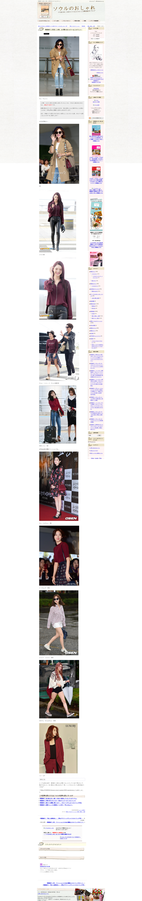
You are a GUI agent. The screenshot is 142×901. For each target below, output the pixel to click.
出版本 (91, 338)
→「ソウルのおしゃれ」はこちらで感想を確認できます (57, 834)
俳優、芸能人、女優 (91, 26)
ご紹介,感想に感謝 (95, 298)
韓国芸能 (83, 26)
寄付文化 (93, 308)
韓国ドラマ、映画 (95, 318)
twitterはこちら (100, 72)
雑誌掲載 (92, 301)
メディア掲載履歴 (94, 20)
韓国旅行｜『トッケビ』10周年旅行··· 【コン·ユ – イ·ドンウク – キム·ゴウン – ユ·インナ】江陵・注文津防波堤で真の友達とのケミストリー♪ (96, 373)
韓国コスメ (92, 330)
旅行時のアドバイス (94, 289)
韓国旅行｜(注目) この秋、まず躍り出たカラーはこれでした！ (63, 29)
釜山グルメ (94, 280)
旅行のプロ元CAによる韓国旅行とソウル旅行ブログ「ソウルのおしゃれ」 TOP (52, 26)
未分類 (91, 333)
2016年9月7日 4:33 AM (45, 866)
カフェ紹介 (56, 20)
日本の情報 (92, 325)
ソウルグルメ (94, 273)
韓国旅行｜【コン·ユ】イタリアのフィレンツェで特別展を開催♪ (96, 420)
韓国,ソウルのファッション (75, 26)
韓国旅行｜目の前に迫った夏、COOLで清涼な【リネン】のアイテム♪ (58, 798)
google (96, 458)
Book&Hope (96, 88)
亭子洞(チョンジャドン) (95, 336)
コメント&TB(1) (82, 810)
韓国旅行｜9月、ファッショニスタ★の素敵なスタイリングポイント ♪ (65, 822)
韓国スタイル (93, 328)
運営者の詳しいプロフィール (97, 69)
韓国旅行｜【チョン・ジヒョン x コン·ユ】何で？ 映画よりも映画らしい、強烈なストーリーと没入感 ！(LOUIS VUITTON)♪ (96, 391)
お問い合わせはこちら (95, 448)
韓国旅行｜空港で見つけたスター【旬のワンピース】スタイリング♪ (58, 800)
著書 (85, 20)
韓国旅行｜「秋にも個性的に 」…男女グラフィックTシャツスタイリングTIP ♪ (61, 818)
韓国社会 (93, 306)
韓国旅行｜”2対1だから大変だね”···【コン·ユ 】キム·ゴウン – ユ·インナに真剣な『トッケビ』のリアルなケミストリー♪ (96, 357)
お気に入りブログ (94, 450)
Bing (100, 458)
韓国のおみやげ (95, 291)
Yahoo (92, 458)
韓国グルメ (92, 271)
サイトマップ (91, 1)
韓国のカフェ (93, 283)
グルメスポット (66, 20)
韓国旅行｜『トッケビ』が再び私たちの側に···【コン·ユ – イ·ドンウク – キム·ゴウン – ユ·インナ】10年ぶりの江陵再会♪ (96, 382)
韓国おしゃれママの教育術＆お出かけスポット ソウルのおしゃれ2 (97, 346)
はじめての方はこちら (44, 20)
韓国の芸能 (77, 20)
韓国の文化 (92, 303)
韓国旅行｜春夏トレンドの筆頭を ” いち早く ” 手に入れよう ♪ (56, 805)
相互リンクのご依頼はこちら (96, 453)
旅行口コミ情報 (96, 101)
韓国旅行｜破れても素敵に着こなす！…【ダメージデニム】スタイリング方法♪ (61, 802)
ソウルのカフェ (95, 286)
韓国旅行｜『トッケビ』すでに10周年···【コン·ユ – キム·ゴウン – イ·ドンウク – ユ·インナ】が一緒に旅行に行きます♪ (96, 406)
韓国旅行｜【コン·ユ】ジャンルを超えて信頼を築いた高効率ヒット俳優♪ (96, 399)
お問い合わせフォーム (100, 1)
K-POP (93, 313)
